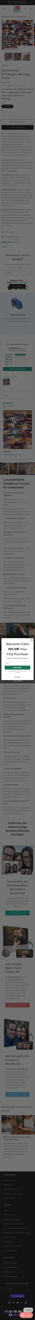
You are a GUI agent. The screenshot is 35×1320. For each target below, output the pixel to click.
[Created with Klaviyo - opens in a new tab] (17, 681)
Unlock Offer (17, 668)
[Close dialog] (32, 640)
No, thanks (17, 677)
